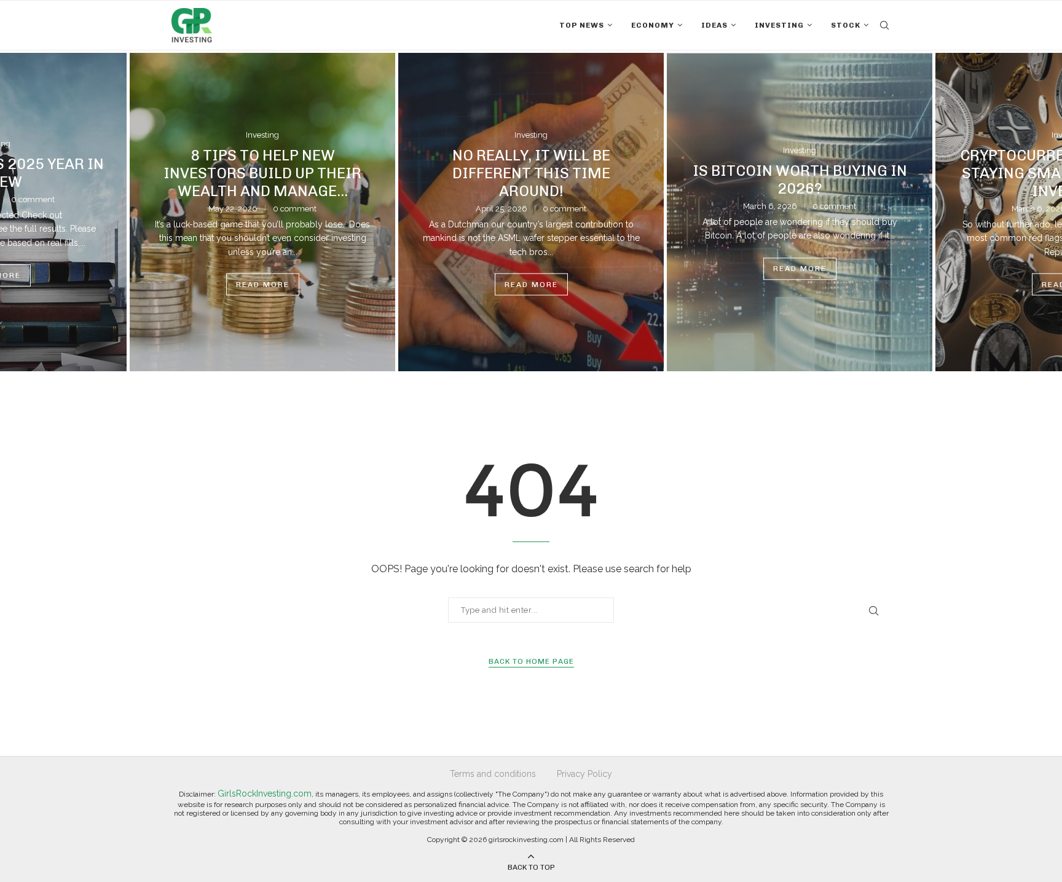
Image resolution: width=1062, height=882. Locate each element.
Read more (262, 284)
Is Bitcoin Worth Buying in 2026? (800, 179)
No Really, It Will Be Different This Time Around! (531, 172)
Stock (845, 25)
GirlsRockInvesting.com (265, 793)
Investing (779, 25)
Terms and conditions (493, 774)
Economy (652, 25)
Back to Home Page (531, 661)
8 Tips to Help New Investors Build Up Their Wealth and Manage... (262, 172)
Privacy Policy (584, 774)
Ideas (714, 25)
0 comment (33, 199)
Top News (581, 25)
